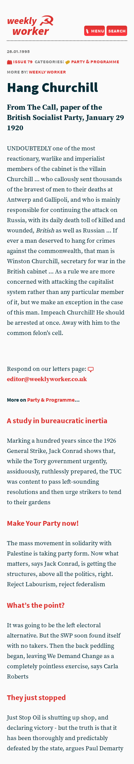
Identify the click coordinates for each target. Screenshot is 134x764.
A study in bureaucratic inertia (57, 420)
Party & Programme (95, 61)
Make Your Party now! (43, 523)
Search (117, 30)
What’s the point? (36, 605)
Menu (97, 30)
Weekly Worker (47, 71)
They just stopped (36, 697)
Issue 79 (23, 61)
